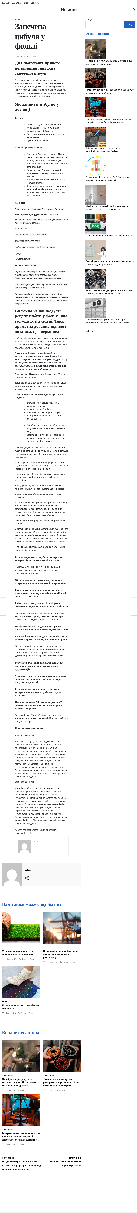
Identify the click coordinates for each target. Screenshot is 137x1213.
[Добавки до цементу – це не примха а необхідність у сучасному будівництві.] (95, 137)
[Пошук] (134, 9)
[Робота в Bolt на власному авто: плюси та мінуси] (95, 224)
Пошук (88, 20)
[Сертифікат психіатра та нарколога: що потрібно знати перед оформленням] (95, 250)
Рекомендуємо (8, 1075)
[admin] (12, 874)
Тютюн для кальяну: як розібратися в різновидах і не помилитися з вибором (61, 1082)
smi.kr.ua (89, 331)
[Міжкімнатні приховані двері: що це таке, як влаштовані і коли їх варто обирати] (95, 195)
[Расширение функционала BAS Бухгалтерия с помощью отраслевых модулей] (95, 166)
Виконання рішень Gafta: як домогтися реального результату (61, 954)
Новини (69, 9)
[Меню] (3, 9)
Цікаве (17, 19)
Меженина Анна (27, 959)
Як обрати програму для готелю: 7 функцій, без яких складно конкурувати (19, 1082)
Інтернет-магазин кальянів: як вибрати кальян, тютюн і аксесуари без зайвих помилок (21, 1136)
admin (35, 56)
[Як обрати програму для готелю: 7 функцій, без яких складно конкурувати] (95, 49)
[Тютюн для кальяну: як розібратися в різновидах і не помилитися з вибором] (95, 78)
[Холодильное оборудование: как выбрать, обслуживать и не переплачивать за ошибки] (95, 308)
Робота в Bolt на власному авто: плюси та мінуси (109, 235)
